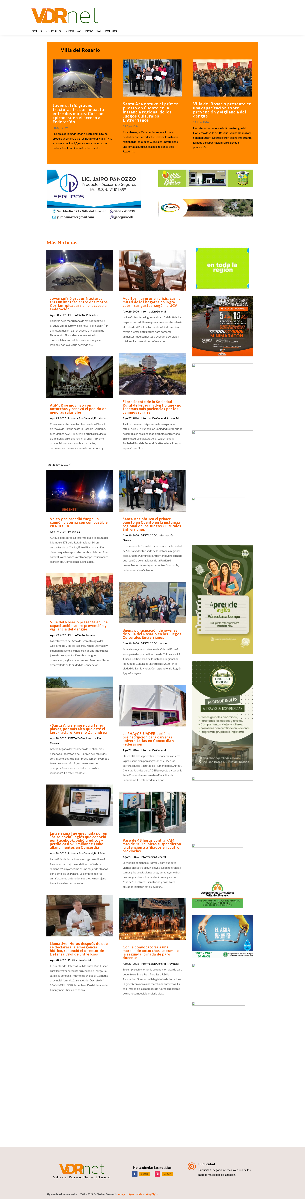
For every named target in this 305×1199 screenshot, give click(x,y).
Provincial (93, 31)
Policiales (53, 31)
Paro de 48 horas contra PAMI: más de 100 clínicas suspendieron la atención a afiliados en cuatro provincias (152, 845)
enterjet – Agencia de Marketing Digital (138, 1194)
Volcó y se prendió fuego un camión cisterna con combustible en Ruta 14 (79, 522)
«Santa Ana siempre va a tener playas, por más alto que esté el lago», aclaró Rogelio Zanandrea (78, 728)
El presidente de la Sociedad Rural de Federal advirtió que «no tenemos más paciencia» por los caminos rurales (152, 406)
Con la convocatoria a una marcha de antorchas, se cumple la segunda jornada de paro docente (151, 952)
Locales (36, 31)
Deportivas (73, 31)
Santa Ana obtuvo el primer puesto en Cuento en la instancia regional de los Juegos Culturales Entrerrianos (150, 111)
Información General (80, 418)
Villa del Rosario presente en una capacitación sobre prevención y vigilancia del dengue (222, 109)
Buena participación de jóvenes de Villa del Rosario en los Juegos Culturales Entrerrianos (152, 633)
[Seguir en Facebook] (134, 1174)
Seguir (144, 1173)
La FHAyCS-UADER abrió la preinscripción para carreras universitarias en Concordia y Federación (148, 738)
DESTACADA (76, 315)
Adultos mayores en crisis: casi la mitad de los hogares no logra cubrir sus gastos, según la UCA (152, 302)
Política (111, 31)
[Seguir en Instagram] (157, 1174)
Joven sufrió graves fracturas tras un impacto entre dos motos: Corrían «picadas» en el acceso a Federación (78, 113)
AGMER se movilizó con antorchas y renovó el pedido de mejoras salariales (78, 408)
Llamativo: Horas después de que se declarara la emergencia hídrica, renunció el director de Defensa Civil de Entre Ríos (79, 948)
